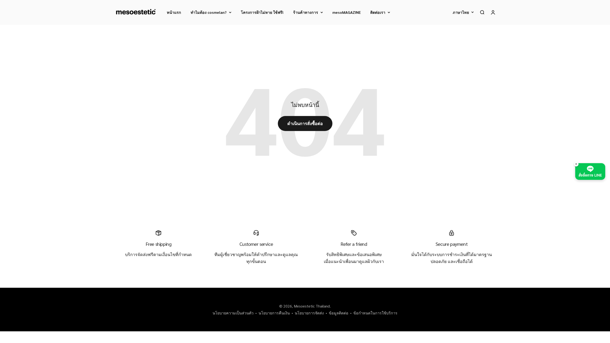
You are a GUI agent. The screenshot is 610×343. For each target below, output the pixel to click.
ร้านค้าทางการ (305, 12)
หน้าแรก (174, 12)
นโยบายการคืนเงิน (274, 312)
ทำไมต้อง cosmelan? (209, 12)
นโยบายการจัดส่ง (309, 312)
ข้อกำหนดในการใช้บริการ (375, 312)
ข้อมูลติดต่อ (338, 312)
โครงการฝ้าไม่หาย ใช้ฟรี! (262, 12)
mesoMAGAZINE (346, 12)
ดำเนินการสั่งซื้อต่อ (305, 123)
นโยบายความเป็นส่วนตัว (233, 312)
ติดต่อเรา (377, 12)
